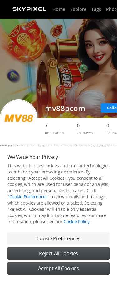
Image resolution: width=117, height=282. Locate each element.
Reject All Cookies (58, 253)
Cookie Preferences (28, 197)
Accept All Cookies (58, 268)
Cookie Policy (76, 221)
